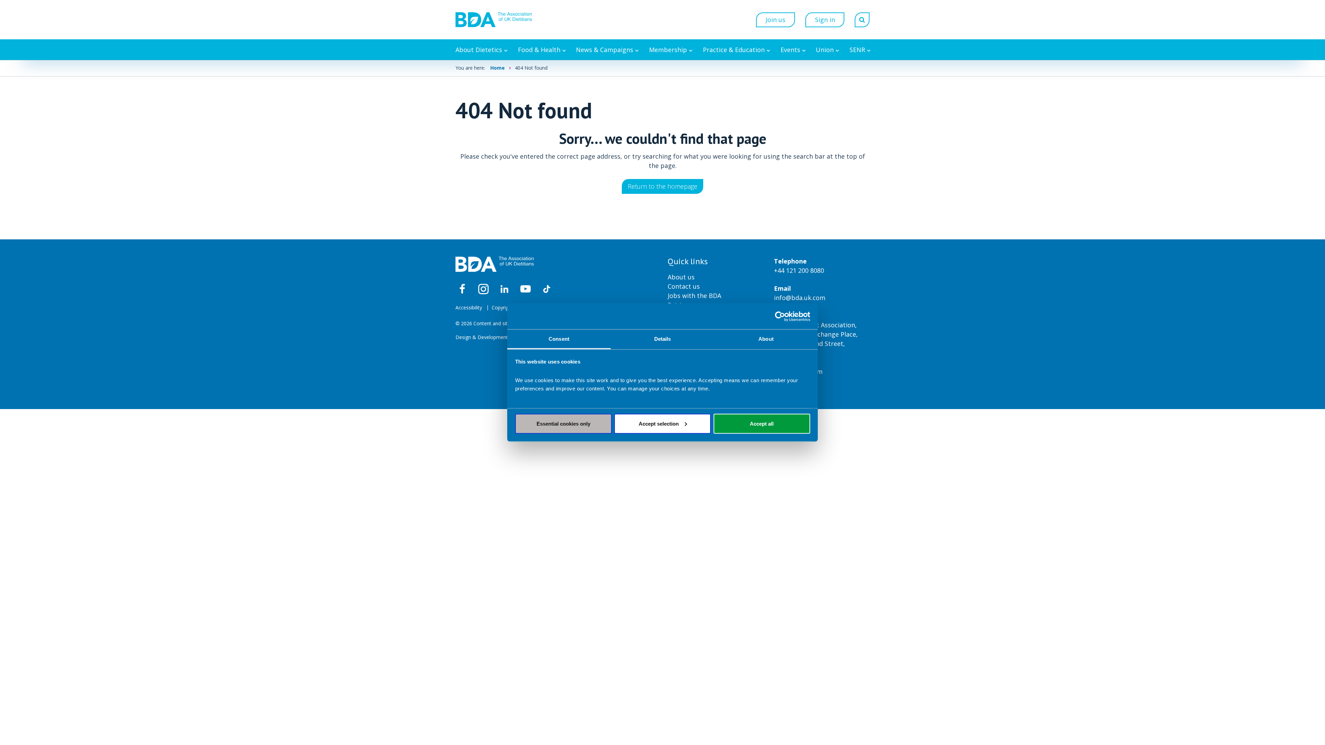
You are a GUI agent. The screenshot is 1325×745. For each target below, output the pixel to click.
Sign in (825, 20)
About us (681, 277)
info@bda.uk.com (799, 298)
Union (825, 50)
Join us (775, 20)
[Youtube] (525, 289)
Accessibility (468, 307)
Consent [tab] (559, 339)
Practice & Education (734, 50)
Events (790, 50)
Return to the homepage (662, 186)
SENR (857, 50)
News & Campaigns (604, 50)
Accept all (762, 423)
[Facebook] (462, 289)
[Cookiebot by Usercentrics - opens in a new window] (780, 316)
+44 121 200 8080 (799, 270)
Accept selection (659, 423)
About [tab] (766, 339)
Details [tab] (662, 339)
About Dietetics (478, 50)
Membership (668, 50)
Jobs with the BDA (694, 295)
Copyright (502, 307)
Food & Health (539, 50)
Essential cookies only (563, 423)
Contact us (684, 286)
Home (497, 67)
